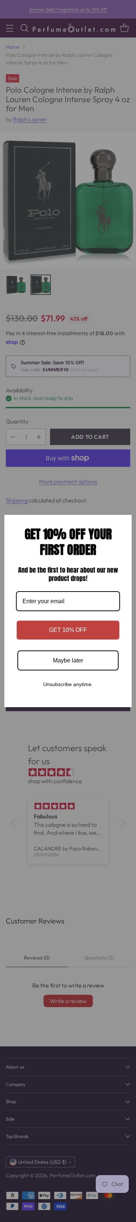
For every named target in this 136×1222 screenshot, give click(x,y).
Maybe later (68, 660)
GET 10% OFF (68, 630)
